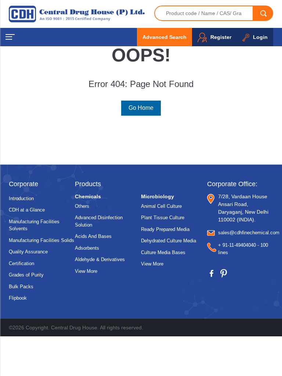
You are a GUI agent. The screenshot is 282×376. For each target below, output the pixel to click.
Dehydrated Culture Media (168, 240)
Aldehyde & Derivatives (100, 259)
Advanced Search (164, 37)
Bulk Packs (21, 286)
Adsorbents (87, 248)
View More (86, 271)
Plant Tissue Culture (162, 217)
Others (82, 206)
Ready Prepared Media (165, 229)
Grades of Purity (26, 275)
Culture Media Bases (163, 252)
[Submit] (263, 13)
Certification (21, 263)
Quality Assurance (28, 251)
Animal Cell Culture (161, 206)
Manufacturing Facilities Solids (41, 240)
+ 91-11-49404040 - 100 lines (243, 248)
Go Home (141, 108)
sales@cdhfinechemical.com (248, 232)
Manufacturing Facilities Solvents (34, 225)
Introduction (21, 198)
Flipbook (18, 298)
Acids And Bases (93, 236)
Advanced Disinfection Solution (99, 221)
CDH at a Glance (27, 210)
